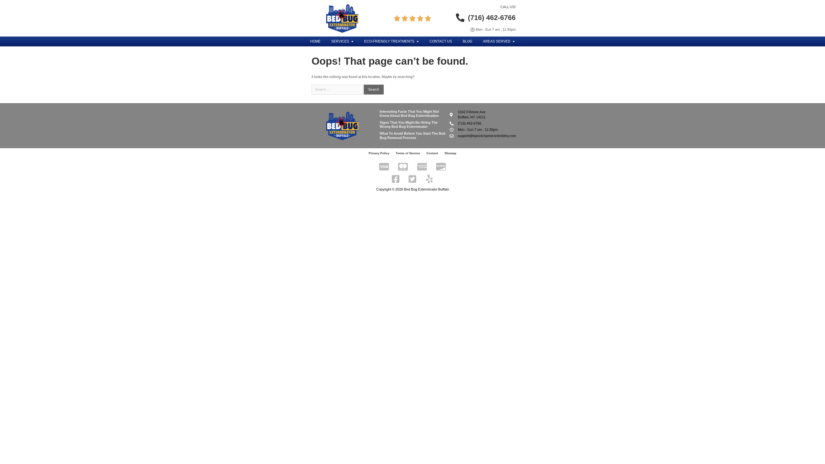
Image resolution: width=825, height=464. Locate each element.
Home (315, 41)
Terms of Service (408, 153)
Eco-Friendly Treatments (389, 41)
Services (340, 41)
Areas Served (496, 41)
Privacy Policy (379, 153)
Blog (467, 41)
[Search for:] (338, 89)
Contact (432, 153)
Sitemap (450, 153)
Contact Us (440, 41)
